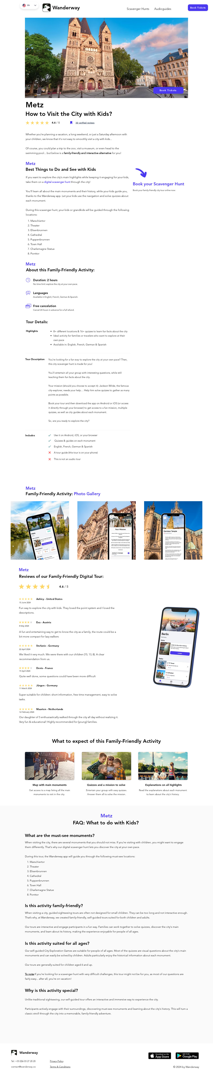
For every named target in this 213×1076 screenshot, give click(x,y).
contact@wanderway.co (23, 1066)
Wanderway (66, 8)
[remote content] (159, 243)
